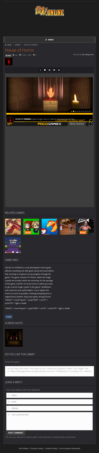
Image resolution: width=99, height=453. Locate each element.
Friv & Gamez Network (70, 448)
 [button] (54, 70)
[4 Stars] (79, 54)
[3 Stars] (77, 54)
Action (17, 45)
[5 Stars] (80, 54)
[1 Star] (74, 54)
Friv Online (23, 448)
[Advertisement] (52, 26)
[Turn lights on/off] (40, 70)
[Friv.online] (49, 10)
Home (9, 45)
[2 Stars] (75, 54)
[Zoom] (14, 337)
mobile (9, 316)
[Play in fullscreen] (49, 70)
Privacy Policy (37, 448)
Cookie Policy (51, 448)
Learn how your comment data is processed (56, 437)
